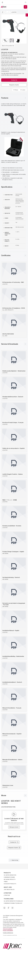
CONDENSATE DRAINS (9, 877)
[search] (25, 2)
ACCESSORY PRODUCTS (10, 883)
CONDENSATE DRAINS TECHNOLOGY (13, 903)
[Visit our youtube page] (12, 907)
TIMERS (6, 881)
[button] (14, 98)
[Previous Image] (3, 25)
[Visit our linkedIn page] (4, 907)
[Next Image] (24, 25)
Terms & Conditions (8, 929)
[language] (2, 2)
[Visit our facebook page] (8, 907)
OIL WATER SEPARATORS (10, 875)
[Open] (25, 7)
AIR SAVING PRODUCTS (9, 879)
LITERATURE (7, 895)
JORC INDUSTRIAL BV (9, 889)
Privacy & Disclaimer (8, 930)
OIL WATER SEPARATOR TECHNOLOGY (13, 901)
